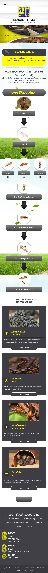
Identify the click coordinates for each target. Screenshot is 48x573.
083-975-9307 (14, 541)
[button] (3, 34)
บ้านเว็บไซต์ (38, 568)
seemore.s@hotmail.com (19, 551)
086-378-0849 (14, 539)
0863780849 (13, 557)
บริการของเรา (24, 302)
